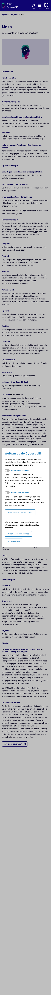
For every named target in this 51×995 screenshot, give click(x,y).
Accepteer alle (14, 541)
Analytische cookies (20, 492)
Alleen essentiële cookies (18, 534)
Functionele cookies (20, 470)
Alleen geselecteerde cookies (20, 512)
